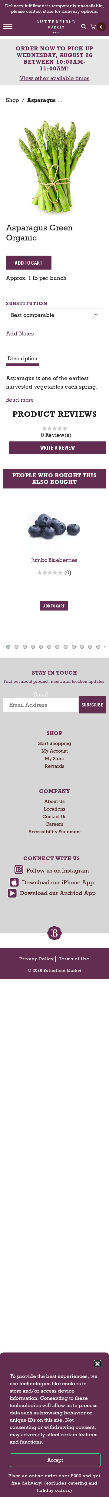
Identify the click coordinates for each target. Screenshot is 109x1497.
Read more (20, 400)
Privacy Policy (36, 958)
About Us (54, 801)
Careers (54, 824)
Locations (54, 809)
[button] (97, 1364)
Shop (12, 100)
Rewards (54, 766)
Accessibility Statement (54, 832)
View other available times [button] (55, 78)
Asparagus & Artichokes (59, 100)
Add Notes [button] (20, 333)
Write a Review (57, 447)
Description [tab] (23, 358)
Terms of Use (74, 958)
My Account (54, 751)
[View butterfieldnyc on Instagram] (51, 871)
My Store (54, 758)
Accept (55, 1460)
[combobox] (54, 315)
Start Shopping (54, 743)
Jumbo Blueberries (54, 560)
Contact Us (54, 816)
